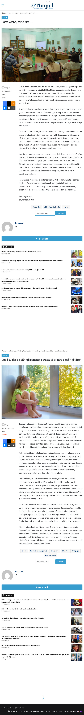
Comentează (42, 238)
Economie (62, 711)
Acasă (5, 13)
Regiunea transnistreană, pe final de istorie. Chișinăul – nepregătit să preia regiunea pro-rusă (30, 306)
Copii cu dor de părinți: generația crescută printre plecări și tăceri (21, 251)
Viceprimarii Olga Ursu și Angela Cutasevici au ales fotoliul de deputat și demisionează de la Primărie (32, 261)
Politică (36, 711)
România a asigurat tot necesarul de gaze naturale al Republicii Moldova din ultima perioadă (29, 288)
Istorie (11, 13)
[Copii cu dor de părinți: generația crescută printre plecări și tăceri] (76, 254)
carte (66, 207)
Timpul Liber (71, 711)
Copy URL (61, 213)
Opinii (42, 711)
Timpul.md (8, 88)
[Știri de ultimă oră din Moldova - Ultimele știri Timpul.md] (42, 5)
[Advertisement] (42, 330)
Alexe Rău (37, 207)
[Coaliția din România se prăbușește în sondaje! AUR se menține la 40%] (76, 272)
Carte (16, 13)
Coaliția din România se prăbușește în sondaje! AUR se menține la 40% (23, 270)
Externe (54, 711)
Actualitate (28, 711)
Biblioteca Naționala (52, 207)
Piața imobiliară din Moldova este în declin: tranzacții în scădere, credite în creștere (27, 297)
